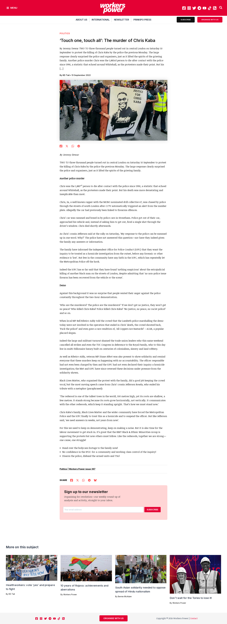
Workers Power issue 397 (82, 469)
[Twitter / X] (67, 145)
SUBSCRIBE (152, 509)
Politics (65, 33)
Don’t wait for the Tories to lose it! (191, 598)
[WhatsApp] (72, 145)
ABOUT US (81, 19)
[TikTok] (209, 8)
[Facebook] (184, 8)
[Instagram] (189, 8)
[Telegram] (199, 8)
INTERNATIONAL (101, 19)
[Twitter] (194, 8)
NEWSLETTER (121, 19)
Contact (194, 618)
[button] (221, 8)
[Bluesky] (95, 480)
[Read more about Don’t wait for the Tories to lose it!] (195, 574)
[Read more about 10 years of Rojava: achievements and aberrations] (86, 567)
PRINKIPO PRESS (142, 19)
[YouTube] (204, 8)
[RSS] (215, 8)
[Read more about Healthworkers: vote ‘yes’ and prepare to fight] (31, 567)
